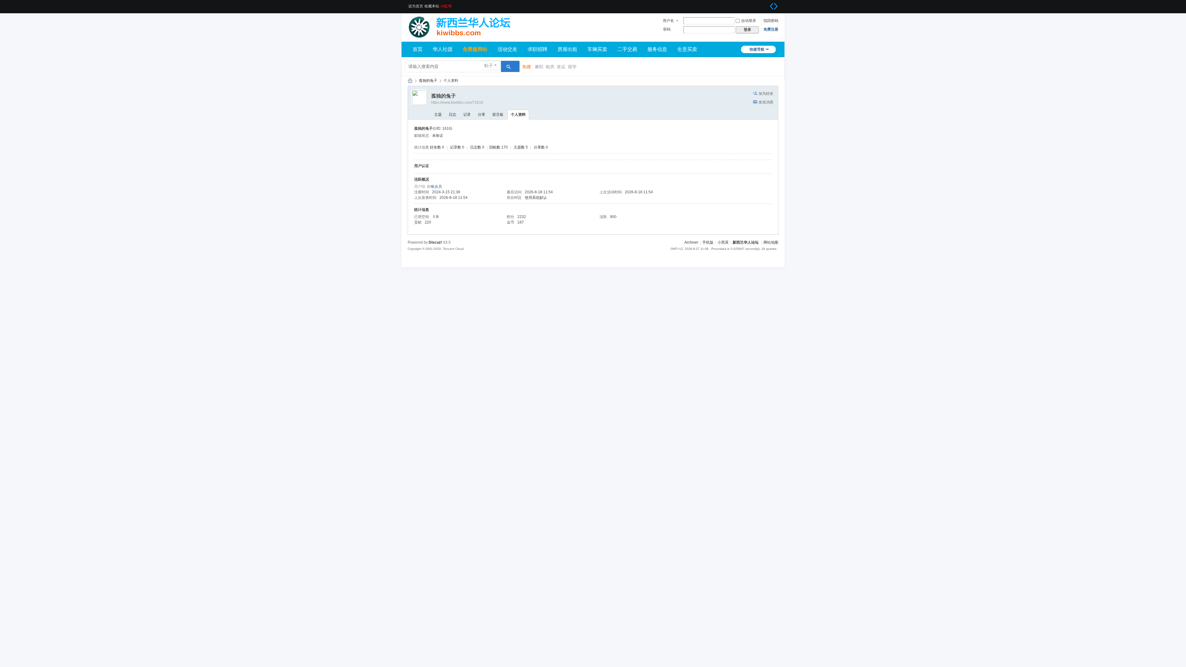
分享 (481, 114)
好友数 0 (437, 147)
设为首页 (415, 6)
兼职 (539, 66)
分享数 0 (541, 147)
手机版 (707, 242)
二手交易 (627, 49)
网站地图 (770, 242)
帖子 (488, 65)
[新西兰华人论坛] (463, 25)
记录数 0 (457, 147)
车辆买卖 (597, 49)
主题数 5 (521, 147)
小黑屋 (723, 242)
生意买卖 (687, 49)
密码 (667, 29)
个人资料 (518, 114)
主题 (438, 114)
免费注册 (770, 29)
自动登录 (748, 21)
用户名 (668, 21)
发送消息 (766, 102)
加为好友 (766, 93)
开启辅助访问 (766, 4)
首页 (418, 49)
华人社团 (442, 49)
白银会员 (434, 186)
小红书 (446, 6)
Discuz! (435, 242)
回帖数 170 (498, 147)
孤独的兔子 (428, 80)
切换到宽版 (773, 6)
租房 (550, 66)
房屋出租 (567, 49)
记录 (467, 114)
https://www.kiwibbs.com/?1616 (457, 102)
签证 (561, 66)
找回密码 (770, 21)
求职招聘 (537, 49)
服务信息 (657, 49)
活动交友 (507, 49)
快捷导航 (757, 49)
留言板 (497, 114)
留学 (572, 66)
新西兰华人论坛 (410, 80)
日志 (452, 114)
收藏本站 (431, 6)
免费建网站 (475, 49)
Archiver (691, 242)
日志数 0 (477, 147)
